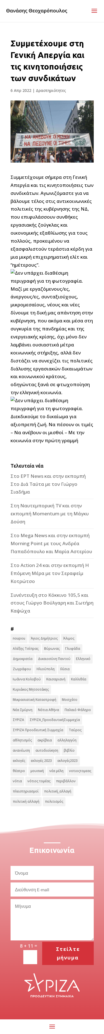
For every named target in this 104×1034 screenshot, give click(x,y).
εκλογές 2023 (41, 760)
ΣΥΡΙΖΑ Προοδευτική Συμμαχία (38, 730)
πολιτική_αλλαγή (57, 791)
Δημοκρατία (22, 658)
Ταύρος (75, 730)
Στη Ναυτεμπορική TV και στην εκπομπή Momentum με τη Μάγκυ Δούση (50, 513)
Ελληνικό (83, 658)
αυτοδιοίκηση (46, 750)
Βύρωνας (52, 648)
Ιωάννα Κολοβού (27, 679)
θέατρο (19, 770)
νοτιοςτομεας (80, 770)
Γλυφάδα (72, 648)
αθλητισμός (22, 740)
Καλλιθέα (78, 679)
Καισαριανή (55, 679)
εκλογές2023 (67, 760)
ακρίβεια (44, 740)
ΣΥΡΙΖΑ (18, 719)
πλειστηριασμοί (26, 791)
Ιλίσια (65, 669)
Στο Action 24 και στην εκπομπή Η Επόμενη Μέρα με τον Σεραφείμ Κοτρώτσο (50, 573)
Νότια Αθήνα (48, 709)
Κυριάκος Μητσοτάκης (31, 689)
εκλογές (19, 760)
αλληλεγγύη (67, 740)
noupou (19, 638)
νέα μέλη (56, 770)
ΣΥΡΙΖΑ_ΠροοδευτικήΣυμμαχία (55, 719)
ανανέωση (21, 750)
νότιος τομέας (38, 781)
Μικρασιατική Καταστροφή (34, 699)
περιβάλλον (66, 781)
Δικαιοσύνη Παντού (54, 658)
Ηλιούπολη (46, 669)
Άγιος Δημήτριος (44, 638)
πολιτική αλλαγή (26, 801)
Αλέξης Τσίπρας (26, 648)
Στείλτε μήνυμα (68, 953)
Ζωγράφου (22, 669)
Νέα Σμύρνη (22, 709)
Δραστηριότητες (51, 90)
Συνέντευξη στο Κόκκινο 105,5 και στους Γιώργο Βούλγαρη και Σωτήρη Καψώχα (52, 603)
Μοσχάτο (69, 699)
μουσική (37, 770)
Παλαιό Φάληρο (78, 709)
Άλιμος (68, 638)
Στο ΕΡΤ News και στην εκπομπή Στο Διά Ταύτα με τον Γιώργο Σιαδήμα (48, 484)
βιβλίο (69, 750)
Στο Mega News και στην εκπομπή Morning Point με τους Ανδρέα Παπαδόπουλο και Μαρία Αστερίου (51, 543)
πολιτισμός (54, 801)
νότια (17, 781)
